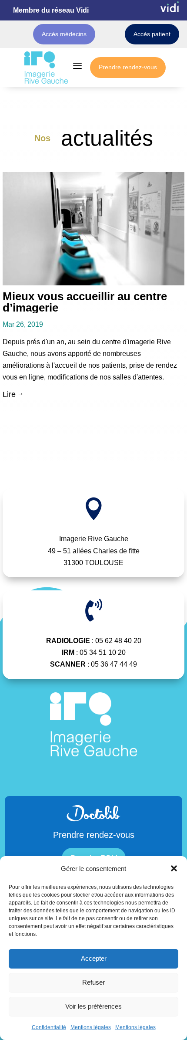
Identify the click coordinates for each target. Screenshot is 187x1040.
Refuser (93, 982)
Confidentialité (49, 1027)
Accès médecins (64, 33)
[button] (174, 868)
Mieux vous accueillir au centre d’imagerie (85, 302)
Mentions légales (90, 1027)
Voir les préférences (93, 1006)
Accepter (94, 958)
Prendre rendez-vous (128, 67)
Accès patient (152, 33)
